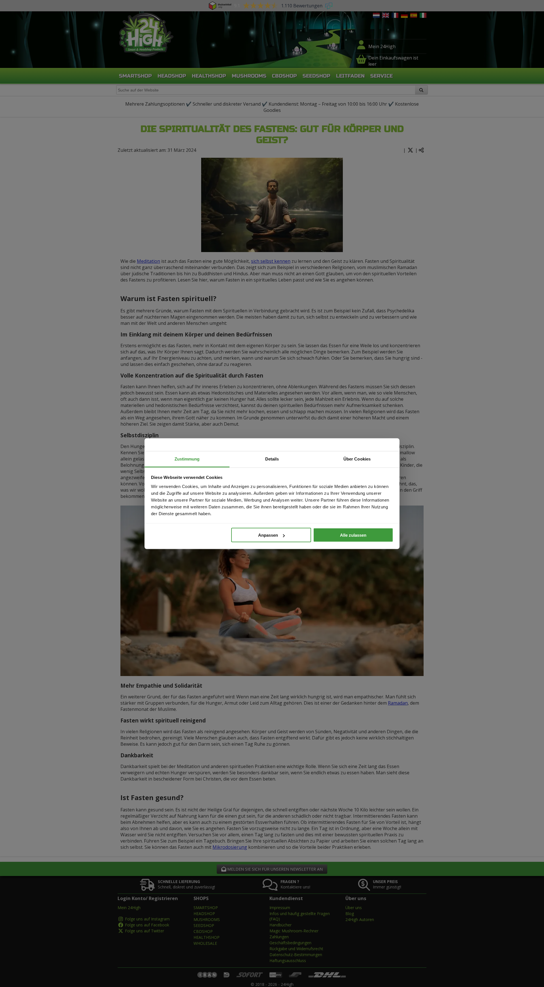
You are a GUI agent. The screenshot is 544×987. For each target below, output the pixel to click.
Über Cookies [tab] (357, 458)
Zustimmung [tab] (187, 458)
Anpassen (268, 535)
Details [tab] (272, 458)
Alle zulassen (353, 535)
